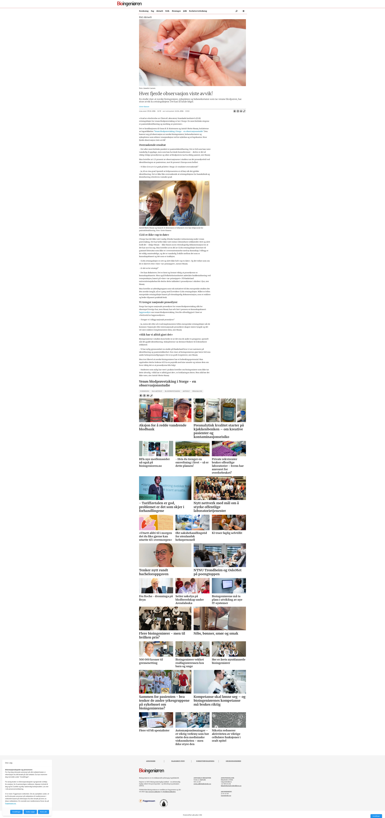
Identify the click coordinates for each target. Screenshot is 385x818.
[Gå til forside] (193, 4)
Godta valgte (30, 812)
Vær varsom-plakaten (152, 792)
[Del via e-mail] (241, 111)
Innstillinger (376, 816)
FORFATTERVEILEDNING (205, 761)
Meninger (176, 11)
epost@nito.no (226, 796)
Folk (167, 11)
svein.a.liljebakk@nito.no (202, 784)
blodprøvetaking (172, 391)
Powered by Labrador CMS (192, 815)
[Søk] (236, 11)
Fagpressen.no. (10, 803)
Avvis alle (43, 812)
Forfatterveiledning (198, 11)
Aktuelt (159, 11)
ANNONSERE (150, 761)
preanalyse (197, 391)
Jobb (185, 11)
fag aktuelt (157, 391)
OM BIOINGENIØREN (233, 761)
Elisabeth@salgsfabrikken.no (231, 786)
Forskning (144, 11)
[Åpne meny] (243, 11)
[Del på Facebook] (234, 111)
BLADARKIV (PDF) (178, 761)
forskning (144, 391)
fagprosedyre (145, 312)
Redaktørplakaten (169, 792)
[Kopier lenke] (244, 111)
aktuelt (186, 391)
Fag (152, 11)
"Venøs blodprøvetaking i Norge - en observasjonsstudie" (178, 131)
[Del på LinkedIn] (237, 111)
